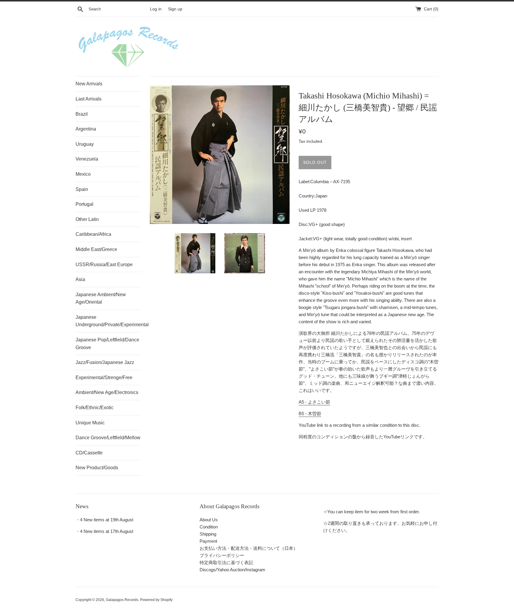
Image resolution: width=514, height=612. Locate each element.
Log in (156, 9)
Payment (208, 541)
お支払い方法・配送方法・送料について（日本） (249, 548)
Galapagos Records (122, 600)
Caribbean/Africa (93, 234)
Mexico (83, 174)
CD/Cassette (89, 452)
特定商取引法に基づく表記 (226, 562)
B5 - (310, 413)
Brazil (82, 114)
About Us (209, 519)
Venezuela (87, 158)
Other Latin (87, 219)
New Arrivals (89, 83)
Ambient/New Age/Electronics (107, 392)
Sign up (175, 9)
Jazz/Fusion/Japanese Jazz (105, 362)
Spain (82, 189)
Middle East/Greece (96, 249)
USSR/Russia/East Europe (104, 264)
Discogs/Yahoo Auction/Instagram (232, 569)
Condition (209, 526)
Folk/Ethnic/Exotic (95, 407)
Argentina (86, 128)
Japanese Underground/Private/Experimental (108, 321)
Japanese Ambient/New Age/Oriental (101, 298)
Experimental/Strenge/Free (104, 377)
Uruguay (85, 144)
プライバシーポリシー (222, 555)
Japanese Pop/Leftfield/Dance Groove (107, 343)
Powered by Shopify (156, 600)
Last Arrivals (88, 98)
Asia (80, 279)
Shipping (208, 533)
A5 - (314, 401)
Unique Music (90, 422)
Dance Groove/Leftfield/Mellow (108, 437)
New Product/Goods (97, 467)
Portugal (84, 204)
